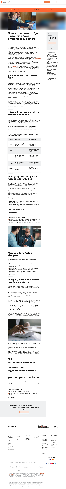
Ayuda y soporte (54, 435)
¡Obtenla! (50, 9)
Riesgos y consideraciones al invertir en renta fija (51, 73)
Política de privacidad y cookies (53, 438)
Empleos (43, 453)
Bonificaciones (11, 449)
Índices (9, 443)
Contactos (44, 435)
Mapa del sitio (53, 440)
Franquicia (44, 443)
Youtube (52, 463)
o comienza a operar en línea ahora (52, 47)
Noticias (18, 436)
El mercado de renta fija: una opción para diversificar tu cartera (52, 55)
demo (21, 381)
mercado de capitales (14, 66)
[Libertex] (5, 2)
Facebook (46, 463)
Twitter (48, 463)
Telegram (55, 463)
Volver (12, 397)
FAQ (47, 76)
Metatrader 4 (27, 435)
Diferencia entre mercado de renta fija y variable (52, 62)
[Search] (64, 2)
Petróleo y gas (11, 446)
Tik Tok (53, 463)
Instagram (50, 463)
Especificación (45, 447)
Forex (9, 440)
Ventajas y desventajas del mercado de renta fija (52, 66)
